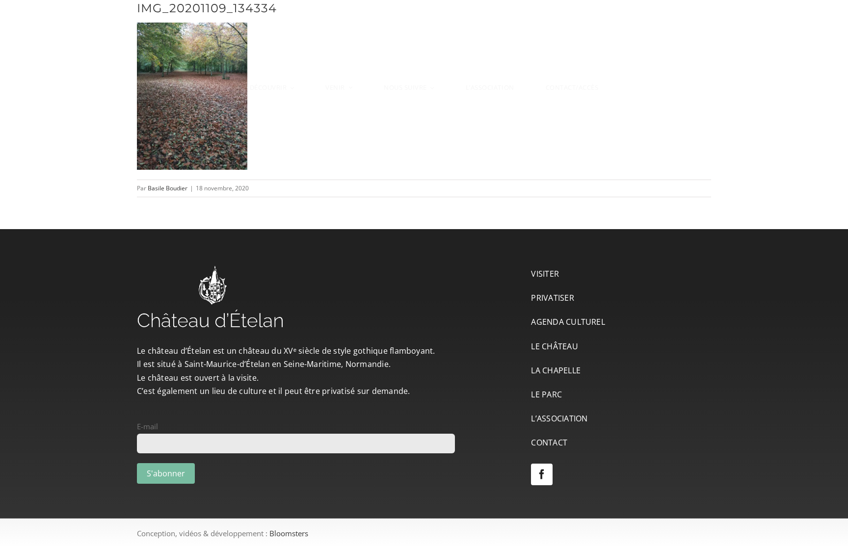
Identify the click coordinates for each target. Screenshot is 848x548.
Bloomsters (288, 533)
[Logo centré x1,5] (424, 21)
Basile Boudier (167, 188)
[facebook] (542, 474)
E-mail (147, 426)
